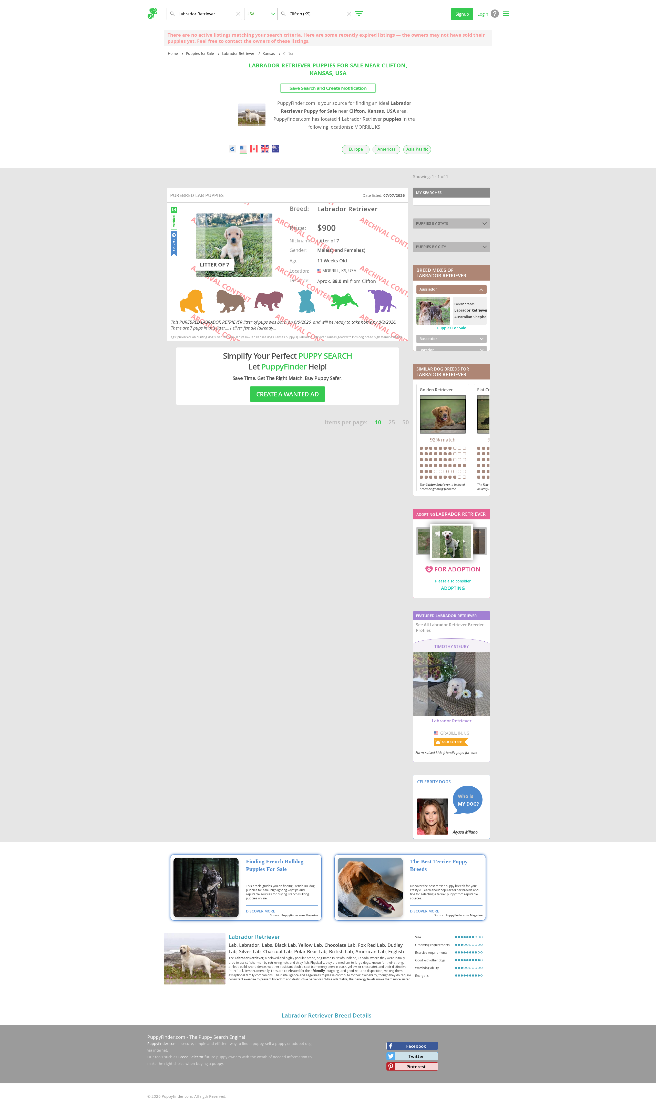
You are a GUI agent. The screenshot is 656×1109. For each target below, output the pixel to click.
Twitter (416, 1056)
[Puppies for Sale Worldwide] (232, 148)
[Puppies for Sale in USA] (243, 148)
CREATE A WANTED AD (287, 394)
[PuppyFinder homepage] (152, 13)
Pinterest (416, 1067)
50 (405, 422)
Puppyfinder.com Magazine (299, 915)
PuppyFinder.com (166, 1037)
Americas (386, 149)
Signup (462, 14)
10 (378, 422)
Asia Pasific (417, 149)
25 (391, 422)
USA (319, 270)
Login (482, 14)
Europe (356, 149)
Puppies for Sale (200, 53)
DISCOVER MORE (260, 911)
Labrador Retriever (238, 53)
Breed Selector (190, 1056)
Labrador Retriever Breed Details (327, 1015)
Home (173, 53)
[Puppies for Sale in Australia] (275, 148)
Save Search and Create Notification (328, 88)
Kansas (269, 53)
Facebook (416, 1046)
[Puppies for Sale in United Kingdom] (265, 148)
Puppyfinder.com (162, 1043)
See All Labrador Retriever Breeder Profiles (450, 627)
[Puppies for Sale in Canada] (254, 148)
